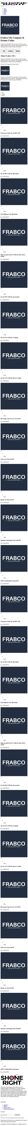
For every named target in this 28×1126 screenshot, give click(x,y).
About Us (6, 1105)
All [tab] (2, 92)
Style (5, 12)
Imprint (5, 1106)
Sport (5, 8)
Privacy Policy (7, 1107)
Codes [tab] (3, 94)
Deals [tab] (3, 95)
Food (5, 14)
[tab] (3, 51)
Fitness (5, 11)
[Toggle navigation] (1, 1)
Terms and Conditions (9, 1109)
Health (5, 10)
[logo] (14, 4)
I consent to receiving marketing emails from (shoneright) (12, 1117)
